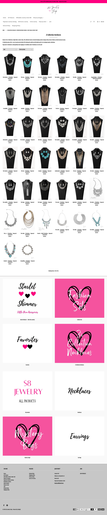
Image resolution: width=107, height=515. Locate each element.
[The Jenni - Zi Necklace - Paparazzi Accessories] (62, 189)
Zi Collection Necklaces (79, 365)
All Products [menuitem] (11, 17)
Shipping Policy (6, 489)
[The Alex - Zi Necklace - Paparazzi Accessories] (62, 95)
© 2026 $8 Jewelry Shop (7, 509)
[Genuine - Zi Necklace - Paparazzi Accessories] (44, 158)
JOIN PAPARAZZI (83, 473)
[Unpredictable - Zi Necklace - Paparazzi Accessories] (96, 64)
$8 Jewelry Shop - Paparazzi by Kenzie (59, 1)
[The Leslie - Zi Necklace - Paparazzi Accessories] (62, 218)
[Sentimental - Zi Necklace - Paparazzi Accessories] (62, 158)
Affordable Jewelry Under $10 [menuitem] (23, 17)
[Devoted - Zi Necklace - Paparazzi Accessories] (10, 249)
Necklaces (79, 412)
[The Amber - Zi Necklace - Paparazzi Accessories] (96, 126)
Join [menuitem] (50, 21)
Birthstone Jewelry (7, 481)
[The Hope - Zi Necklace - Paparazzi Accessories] (27, 189)
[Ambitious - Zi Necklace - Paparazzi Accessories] (96, 95)
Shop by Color (6, 485)
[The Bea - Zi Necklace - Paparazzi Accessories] (27, 158)
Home (4, 30)
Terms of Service (32, 478)
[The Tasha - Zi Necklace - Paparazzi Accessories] (96, 158)
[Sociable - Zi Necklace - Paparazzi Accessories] (27, 95)
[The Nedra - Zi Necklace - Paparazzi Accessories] (96, 189)
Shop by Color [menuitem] (42, 21)
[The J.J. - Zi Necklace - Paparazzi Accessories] (10, 220)
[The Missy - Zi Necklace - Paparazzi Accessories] (44, 126)
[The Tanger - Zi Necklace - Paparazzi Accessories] (44, 189)
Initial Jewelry (6, 483)
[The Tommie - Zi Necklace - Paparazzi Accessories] (10, 158)
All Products (6, 475)
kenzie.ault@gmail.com (59, 483)
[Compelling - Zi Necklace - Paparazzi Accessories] (27, 249)
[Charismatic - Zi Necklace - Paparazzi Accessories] (10, 126)
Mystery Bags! (27, 457)
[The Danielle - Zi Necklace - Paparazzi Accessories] (62, 126)
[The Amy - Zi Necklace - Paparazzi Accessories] (27, 64)
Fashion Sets (79, 319)
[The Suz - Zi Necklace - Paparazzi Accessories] (79, 158)
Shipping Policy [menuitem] (16, 25)
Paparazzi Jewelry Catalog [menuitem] (9, 21)
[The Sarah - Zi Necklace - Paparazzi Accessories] (44, 64)
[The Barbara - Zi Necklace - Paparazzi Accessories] (10, 64)
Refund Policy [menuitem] (6, 25)
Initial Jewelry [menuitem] (33, 21)
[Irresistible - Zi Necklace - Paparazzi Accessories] (10, 95)
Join (4, 486)
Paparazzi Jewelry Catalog (9, 480)
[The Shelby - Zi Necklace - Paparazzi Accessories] (96, 218)
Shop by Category (7, 478)
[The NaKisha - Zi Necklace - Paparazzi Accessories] (79, 126)
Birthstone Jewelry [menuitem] (23, 21)
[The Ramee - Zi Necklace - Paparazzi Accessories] (44, 95)
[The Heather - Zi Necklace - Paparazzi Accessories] (62, 64)
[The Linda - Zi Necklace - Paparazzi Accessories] (27, 220)
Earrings (79, 457)
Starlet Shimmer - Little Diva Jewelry (27, 319)
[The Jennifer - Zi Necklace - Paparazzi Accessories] (10, 189)
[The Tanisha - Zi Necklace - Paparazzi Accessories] (27, 126)
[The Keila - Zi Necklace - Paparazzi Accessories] (79, 64)
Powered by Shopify (17, 509)
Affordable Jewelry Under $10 (9, 476)
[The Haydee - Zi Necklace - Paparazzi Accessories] (79, 95)
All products (27, 412)
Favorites (27, 365)
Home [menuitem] (4, 17)
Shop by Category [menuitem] (37, 17)
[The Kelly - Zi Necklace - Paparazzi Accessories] (79, 218)
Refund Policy (6, 488)
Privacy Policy (31, 476)
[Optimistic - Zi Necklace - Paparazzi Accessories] (79, 189)
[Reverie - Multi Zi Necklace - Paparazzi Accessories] (44, 220)
